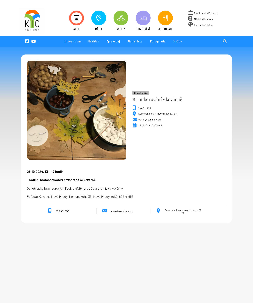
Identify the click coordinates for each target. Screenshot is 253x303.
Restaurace (165, 29)
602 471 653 (144, 107)
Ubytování (143, 29)
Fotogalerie (158, 41)
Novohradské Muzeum (205, 13)
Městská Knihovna (203, 19)
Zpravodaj (113, 41)
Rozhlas (93, 41)
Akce (76, 29)
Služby (177, 41)
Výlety (121, 29)
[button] (225, 41)
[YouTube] (33, 41)
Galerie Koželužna (203, 25)
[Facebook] (27, 41)
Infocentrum (72, 41)
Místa (98, 29)
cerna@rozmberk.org (150, 119)
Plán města (135, 41)
